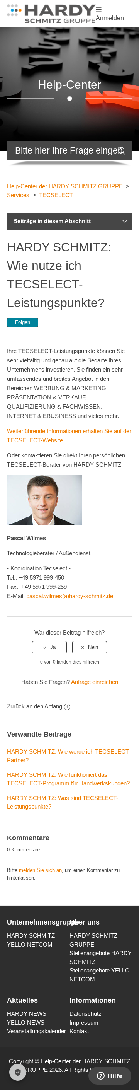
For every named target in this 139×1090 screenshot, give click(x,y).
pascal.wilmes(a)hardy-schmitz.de (69, 596)
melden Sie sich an (40, 870)
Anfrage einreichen (94, 682)
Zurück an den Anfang (34, 706)
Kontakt (79, 1031)
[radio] (49, 647)
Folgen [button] (22, 322)
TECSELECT (56, 195)
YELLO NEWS (25, 1022)
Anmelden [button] (110, 18)
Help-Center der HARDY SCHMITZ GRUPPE (65, 186)
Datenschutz (86, 1013)
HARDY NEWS (26, 1013)
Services (18, 195)
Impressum (84, 1022)
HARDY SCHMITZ (31, 935)
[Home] (51, 13)
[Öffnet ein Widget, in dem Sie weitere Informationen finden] (109, 1076)
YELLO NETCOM (30, 944)
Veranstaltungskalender (36, 1031)
